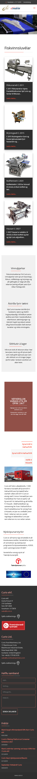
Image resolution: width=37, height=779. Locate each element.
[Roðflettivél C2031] (18, 165)
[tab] (27, 445)
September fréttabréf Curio (11, 765)
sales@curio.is (6, 611)
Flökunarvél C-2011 (15, 85)
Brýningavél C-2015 (15, 133)
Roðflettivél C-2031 (15, 180)
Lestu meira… (11, 98)
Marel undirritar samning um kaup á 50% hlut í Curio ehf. (18, 750)
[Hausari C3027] (18, 212)
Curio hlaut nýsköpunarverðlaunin (14, 758)
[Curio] (11, 8)
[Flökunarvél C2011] (18, 69)
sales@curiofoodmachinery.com (13, 658)
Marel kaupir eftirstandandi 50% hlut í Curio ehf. (17, 731)
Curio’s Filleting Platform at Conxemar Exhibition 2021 (15, 740)
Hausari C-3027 (13, 228)
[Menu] (34, 7)
